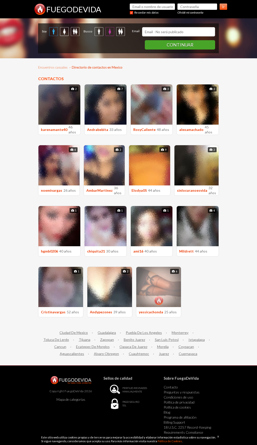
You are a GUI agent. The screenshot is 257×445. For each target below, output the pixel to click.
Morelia (163, 346)
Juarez (164, 354)
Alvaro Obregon (106, 354)
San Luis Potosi (167, 339)
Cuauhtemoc (139, 354)
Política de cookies (177, 407)
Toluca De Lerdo (56, 339)
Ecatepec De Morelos (93, 346)
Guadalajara (107, 332)
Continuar (180, 44)
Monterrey (180, 332)
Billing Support (174, 422)
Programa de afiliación (180, 417)
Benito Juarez (134, 339)
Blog (167, 412)
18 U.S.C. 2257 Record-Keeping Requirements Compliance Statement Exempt (187, 432)
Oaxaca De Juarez (133, 346)
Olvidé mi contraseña (190, 12)
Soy (44, 31)
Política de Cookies (170, 441)
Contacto (171, 387)
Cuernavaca (188, 354)
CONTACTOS (51, 78)
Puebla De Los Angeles (144, 332)
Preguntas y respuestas (182, 392)
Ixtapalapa (196, 339)
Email (136, 31)
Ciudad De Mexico (73, 332)
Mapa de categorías (70, 399)
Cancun (60, 346)
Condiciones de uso (178, 397)
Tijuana (84, 339)
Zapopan (107, 339)
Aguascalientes (72, 354)
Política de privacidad (179, 402)
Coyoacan (186, 346)
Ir (223, 7)
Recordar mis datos (146, 12)
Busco (88, 31)
